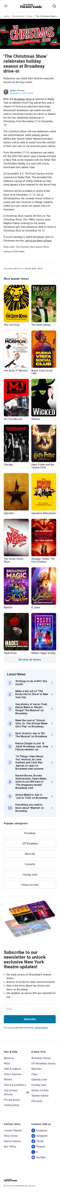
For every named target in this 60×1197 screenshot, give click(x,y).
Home (6, 16)
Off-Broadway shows (43, 1063)
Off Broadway (30, 843)
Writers (8, 1079)
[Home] (31, 5)
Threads (40, 1146)
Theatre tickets (39, 1095)
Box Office (10, 1146)
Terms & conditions (15, 1084)
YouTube (41, 1157)
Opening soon (39, 1079)
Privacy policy (12, 1099)
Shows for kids (30, 884)
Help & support (12, 1068)
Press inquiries (12, 1074)
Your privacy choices (11, 1092)
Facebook (41, 1130)
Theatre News (18, 16)
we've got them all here (38, 240)
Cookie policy (11, 1105)
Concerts (30, 864)
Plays (34, 1074)
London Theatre (13, 1130)
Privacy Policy (41, 1028)
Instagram (42, 1135)
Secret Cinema (12, 1141)
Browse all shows (30, 659)
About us (9, 1058)
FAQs (7, 1063)
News (29, 16)
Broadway (30, 833)
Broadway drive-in (24, 99)
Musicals (30, 853)
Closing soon (30, 874)
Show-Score (11, 1135)
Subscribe (30, 1019)
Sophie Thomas (17, 90)
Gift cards (37, 1101)
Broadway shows (41, 1058)
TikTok (40, 1141)
